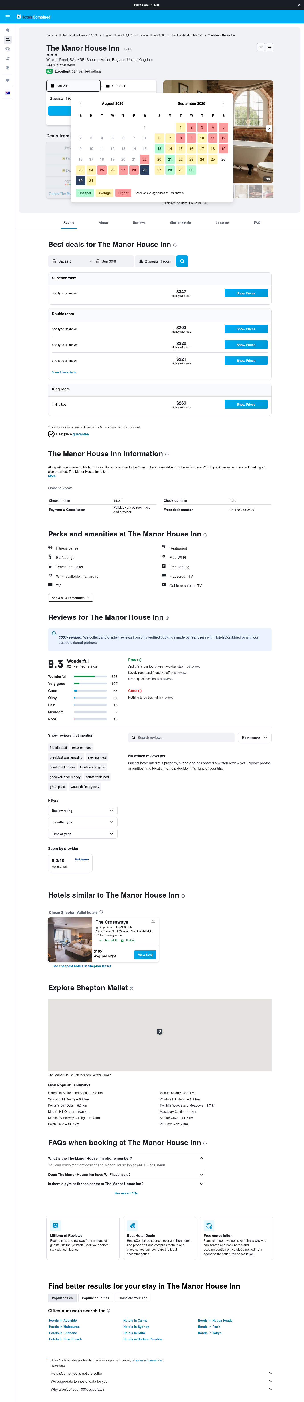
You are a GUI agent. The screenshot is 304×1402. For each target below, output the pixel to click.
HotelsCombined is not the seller (76, 1373)
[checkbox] (70, 863)
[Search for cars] (7, 49)
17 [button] (91, 159)
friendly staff (58, 747)
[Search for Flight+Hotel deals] (7, 58)
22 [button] (145, 159)
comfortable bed (97, 777)
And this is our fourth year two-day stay (164, 666)
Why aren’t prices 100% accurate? (78, 1389)
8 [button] (145, 137)
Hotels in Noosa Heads (215, 1320)
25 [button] (102, 169)
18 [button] (102, 159)
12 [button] (113, 148)
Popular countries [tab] (95, 1298)
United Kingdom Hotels (73, 35)
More (52, 476)
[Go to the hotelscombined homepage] (33, 16)
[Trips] (7, 80)
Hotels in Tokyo (210, 1333)
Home (50, 35)
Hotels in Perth (209, 1326)
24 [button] (91, 169)
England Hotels (112, 35)
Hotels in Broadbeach (65, 1339)
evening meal (97, 757)
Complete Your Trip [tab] (133, 1298)
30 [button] (81, 180)
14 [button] (134, 148)
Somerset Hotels (148, 35)
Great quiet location (150, 678)
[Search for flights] (7, 30)
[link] (82, 965)
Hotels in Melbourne (64, 1326)
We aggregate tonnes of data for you (79, 1381)
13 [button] (123, 148)
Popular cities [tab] (62, 1298)
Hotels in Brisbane (63, 1333)
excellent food (82, 747)
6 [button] (123, 137)
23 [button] (81, 169)
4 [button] (102, 137)
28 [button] (134, 169)
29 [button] (145, 169)
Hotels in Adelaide (63, 1320)
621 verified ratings (87, 71)
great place (58, 786)
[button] (299, 5)
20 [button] (123, 159)
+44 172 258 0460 (60, 64)
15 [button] (145, 148)
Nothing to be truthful (150, 697)
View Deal (145, 955)
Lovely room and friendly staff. (157, 672)
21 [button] (134, 159)
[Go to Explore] (7, 67)
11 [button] (102, 148)
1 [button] (145, 127)
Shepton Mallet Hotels (184, 35)
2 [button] (81, 137)
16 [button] (81, 159)
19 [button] (113, 159)
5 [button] (113, 137)
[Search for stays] (7, 39)
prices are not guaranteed (147, 1360)
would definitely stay (85, 786)
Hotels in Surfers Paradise (143, 1339)
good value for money (65, 777)
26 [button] (113, 169)
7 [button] (134, 137)
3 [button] (91, 137)
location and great (92, 767)
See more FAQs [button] (126, 1193)
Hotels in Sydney (136, 1326)
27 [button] (123, 169)
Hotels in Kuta (134, 1333)
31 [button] (91, 180)
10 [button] (91, 148)
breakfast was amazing (66, 757)
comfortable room (62, 767)
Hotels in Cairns (135, 1320)
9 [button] (81, 148)
